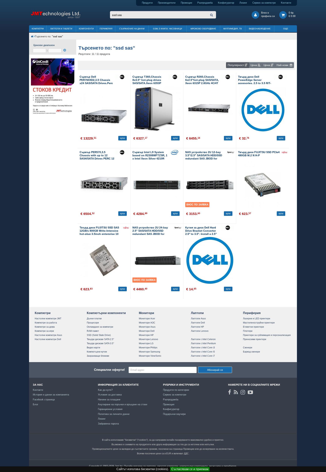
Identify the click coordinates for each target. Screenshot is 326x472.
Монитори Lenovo (148, 339)
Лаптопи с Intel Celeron (203, 339)
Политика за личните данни (113, 414)
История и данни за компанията (51, 394)
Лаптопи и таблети (61, 29)
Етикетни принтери (253, 327)
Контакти (286, 2)
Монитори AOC (147, 322)
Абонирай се (215, 369)
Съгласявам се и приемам (189, 469)
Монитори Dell (147, 331)
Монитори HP (146, 335)
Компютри (38, 29)
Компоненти (86, 29)
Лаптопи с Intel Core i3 (203, 347)
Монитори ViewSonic (150, 356)
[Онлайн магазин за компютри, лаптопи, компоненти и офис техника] (56, 17)
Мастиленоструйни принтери (259, 322)
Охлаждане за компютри (100, 327)
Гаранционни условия (110, 409)
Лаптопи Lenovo (199, 331)
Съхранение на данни (132, 29)
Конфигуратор (226, 2)
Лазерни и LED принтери (256, 318)
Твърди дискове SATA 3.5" (100, 343)
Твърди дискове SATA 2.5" (100, 339)
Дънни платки (94, 318)
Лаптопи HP (197, 327)
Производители (166, 2)
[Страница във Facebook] (229, 392)
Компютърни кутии (97, 351)
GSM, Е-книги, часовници (167, 29)
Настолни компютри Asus (48, 335)
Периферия (106, 29)
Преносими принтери (254, 339)
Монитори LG (146, 343)
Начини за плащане (109, 399)
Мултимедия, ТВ (232, 29)
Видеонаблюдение (260, 29)
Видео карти (93, 347)
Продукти (147, 2)
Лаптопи (197, 313)
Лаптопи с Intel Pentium (203, 343)
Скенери (247, 347)
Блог (35, 404)
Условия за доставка (110, 394)
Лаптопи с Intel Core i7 (203, 356)
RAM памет (93, 331)
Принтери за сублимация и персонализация (267, 335)
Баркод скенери (251, 351)
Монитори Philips (148, 347)
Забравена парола (108, 423)
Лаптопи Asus (198, 318)
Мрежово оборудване (203, 29)
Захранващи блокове (98, 356)
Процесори (93, 322)
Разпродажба (205, 2)
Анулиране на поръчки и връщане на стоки (122, 404)
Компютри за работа (46, 322)
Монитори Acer (147, 318)
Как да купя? (105, 389)
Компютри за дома (45, 327)
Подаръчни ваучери (174, 414)
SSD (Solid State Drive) (99, 335)
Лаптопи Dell (198, 322)
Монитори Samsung (149, 351)
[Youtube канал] (250, 392)
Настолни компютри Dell (48, 339)
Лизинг (243, 2)
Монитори (146, 313)
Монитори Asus (147, 327)
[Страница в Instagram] (243, 392)
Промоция (168, 404)
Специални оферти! (109, 370)
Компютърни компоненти (106, 313)
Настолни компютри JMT (48, 318)
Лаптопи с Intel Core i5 (203, 351)
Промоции (186, 2)
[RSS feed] (236, 392)
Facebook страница (44, 399)
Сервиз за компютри (264, 2)
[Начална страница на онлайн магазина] (32, 36)
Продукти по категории (176, 389)
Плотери (247, 331)
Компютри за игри (44, 331)
